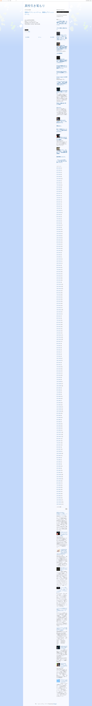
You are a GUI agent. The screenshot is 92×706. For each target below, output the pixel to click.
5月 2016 (58, 223)
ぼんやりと (59, 107)
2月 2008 (58, 428)
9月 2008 (58, 413)
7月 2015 (58, 244)
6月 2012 (58, 322)
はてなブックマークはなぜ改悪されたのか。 (64, 681)
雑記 (29, 31)
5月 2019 (58, 172)
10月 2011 (59, 339)
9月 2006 (58, 455)
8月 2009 (58, 390)
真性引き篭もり (35, 5)
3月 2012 (58, 328)
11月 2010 (59, 358)
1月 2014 (58, 282)
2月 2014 (58, 280)
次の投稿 (27, 37)
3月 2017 (58, 206)
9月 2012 (58, 316)
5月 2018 (58, 189)
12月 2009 (59, 381)
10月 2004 (59, 504)
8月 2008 (58, 415)
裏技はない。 (59, 125)
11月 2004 (59, 502)
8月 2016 (58, 216)
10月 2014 (59, 263)
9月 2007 (58, 438)
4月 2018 (58, 191)
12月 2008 (59, 406)
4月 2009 (58, 398)
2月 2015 (58, 254)
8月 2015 (58, 242)
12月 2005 (59, 474)
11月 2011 (59, 337)
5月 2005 (58, 489)
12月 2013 (59, 284)
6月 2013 (58, 297)
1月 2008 (58, 430)
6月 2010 (58, 368)
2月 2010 (58, 377)
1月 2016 (58, 231)
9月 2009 (58, 387)
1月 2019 (58, 180)
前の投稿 (52, 37)
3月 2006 (58, 468)
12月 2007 (59, 432)
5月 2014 (58, 273)
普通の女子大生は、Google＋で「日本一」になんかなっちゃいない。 (62, 513)
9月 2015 (58, 239)
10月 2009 (59, 385)
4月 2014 (58, 275)
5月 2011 (58, 347)
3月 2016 (58, 227)
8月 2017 (58, 195)
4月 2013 (58, 301)
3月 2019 (58, 176)
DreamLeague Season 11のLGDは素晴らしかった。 (62, 72)
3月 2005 (58, 493)
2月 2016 (58, 229)
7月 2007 (58, 442)
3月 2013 (58, 303)
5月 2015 (58, 248)
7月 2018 (58, 185)
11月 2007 (59, 434)
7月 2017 (58, 197)
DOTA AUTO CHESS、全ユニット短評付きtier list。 (61, 121)
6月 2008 (58, 419)
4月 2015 (58, 250)
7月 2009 (58, 392)
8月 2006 (58, 457)
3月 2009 (58, 400)
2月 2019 (58, 178)
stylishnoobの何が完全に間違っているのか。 (62, 92)
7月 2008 (58, 417)
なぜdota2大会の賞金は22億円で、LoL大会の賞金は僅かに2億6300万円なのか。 (62, 552)
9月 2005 (58, 480)
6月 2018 (58, 187)
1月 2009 (58, 404)
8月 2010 (58, 364)
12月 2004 (59, 499)
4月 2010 (58, 373)
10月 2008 (59, 411)
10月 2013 (59, 288)
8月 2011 (58, 343)
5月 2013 (58, 299)
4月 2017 (58, 204)
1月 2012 (58, 332)
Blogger (55, 703)
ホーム (39, 37)
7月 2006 (58, 459)
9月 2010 (58, 362)
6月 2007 (58, 444)
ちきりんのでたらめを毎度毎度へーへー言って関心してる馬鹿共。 (62, 629)
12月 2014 (59, 258)
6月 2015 (58, 246)
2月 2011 (58, 354)
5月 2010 (58, 371)
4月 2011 (58, 349)
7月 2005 (58, 485)
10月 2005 (59, 478)
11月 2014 (59, 261)
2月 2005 (58, 495)
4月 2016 (58, 225)
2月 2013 (58, 305)
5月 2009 (58, 396)
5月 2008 (58, 421)
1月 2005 (58, 497)
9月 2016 (58, 214)
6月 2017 (58, 199)
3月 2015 (58, 252)
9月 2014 (58, 265)
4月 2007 (58, 449)
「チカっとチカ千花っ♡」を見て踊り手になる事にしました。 (62, 161)
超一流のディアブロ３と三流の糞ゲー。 (64, 569)
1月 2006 (58, 472)
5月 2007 (58, 447)
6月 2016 (58, 220)
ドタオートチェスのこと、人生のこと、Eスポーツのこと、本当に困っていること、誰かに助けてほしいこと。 (62, 37)
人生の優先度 (59, 53)
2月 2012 (58, 330)
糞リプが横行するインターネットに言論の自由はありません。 (62, 130)
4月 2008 (58, 423)
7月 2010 (58, 366)
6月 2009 (58, 394)
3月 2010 (58, 375)
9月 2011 (58, 341)
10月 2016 (59, 212)
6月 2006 (58, 461)
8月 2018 (58, 182)
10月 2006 (59, 453)
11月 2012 (59, 311)
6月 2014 (58, 271)
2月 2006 (58, 470)
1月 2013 (58, 307)
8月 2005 (58, 483)
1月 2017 (58, 208)
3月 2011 (58, 351)
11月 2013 (59, 286)
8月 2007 (58, 440)
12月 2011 (59, 335)
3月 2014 (58, 278)
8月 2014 (58, 267)
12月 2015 (59, 233)
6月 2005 (58, 487)
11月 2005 (59, 476)
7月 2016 (58, 218)
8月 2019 (58, 168)
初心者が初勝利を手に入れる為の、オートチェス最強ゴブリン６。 (62, 67)
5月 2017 (58, 201)
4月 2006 (58, 466)
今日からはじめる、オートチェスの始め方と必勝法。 (62, 138)
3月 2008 (58, 425)
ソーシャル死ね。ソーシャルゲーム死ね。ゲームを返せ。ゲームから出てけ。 (62, 590)
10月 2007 (59, 436)
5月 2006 (58, 464)
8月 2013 (58, 292)
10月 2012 (59, 313)
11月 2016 (59, 210)
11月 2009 (59, 383)
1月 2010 (58, 379)
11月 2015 (59, 235)
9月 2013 (58, 290)
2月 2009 (58, 402)
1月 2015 (58, 256)
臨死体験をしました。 (61, 156)
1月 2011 (58, 356)
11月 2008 (59, 409)
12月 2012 (59, 309)
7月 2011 (58, 345)
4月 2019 (58, 174)
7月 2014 (58, 269)
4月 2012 (58, 326)
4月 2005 (58, 491)
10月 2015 (59, 237)
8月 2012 (58, 318)
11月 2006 (59, 451)
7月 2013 (58, 294)
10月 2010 (59, 360)
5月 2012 (58, 324)
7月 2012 (58, 320)
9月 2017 (58, 193)
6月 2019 (58, 170)
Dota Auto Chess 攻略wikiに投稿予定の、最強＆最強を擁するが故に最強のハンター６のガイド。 (62, 48)
